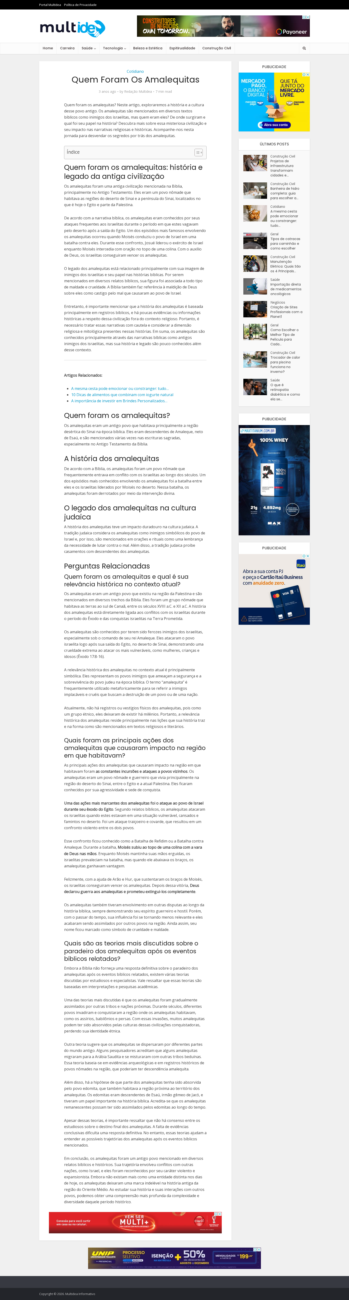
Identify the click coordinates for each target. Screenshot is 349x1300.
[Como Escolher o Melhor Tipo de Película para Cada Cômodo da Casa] (256, 332)
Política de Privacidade (80, 5)
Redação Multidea (138, 91)
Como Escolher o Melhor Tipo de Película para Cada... (284, 337)
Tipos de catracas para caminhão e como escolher (285, 243)
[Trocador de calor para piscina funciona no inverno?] (256, 359)
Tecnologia (113, 48)
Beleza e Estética (147, 48)
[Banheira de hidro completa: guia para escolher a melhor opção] (256, 190)
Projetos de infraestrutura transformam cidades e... (281, 168)
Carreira (67, 48)
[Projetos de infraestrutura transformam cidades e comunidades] (256, 163)
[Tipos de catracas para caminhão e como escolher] (256, 241)
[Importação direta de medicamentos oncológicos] (256, 286)
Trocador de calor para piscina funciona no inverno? (285, 364)
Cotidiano (135, 71)
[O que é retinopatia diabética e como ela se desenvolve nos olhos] (256, 387)
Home (48, 48)
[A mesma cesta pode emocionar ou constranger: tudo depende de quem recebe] (256, 213)
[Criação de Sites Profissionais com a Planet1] (256, 309)
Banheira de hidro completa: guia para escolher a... (284, 193)
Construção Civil (216, 48)
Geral (274, 234)
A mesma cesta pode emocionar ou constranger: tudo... (284, 218)
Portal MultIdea (50, 5)
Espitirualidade (182, 48)
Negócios (277, 302)
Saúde (87, 48)
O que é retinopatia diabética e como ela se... (285, 392)
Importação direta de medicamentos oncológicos (286, 289)
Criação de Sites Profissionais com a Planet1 (286, 312)
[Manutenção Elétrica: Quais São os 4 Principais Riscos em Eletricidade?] (256, 263)
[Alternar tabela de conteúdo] (196, 152)
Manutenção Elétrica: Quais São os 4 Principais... (285, 266)
